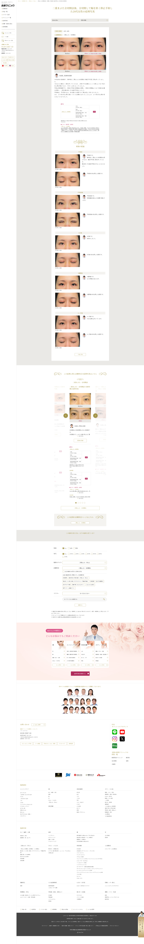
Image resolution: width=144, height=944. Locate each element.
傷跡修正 (107, 804)
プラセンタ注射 (80, 856)
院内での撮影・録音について (68, 925)
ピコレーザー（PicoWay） (82, 860)
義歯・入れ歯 (51, 839)
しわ (21, 800)
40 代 (88, 553)
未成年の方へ (11, 57)
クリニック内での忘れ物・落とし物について (84, 925)
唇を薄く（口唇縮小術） (53, 848)
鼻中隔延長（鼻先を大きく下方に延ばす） (86, 835)
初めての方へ (5, 57)
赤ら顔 (78, 792)
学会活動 (5, 62)
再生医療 (50, 806)
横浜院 (128, 757)
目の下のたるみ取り (24, 856)
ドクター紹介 (6, 14)
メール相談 (6, 36)
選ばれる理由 (11, 60)
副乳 (106, 895)
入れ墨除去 (107, 814)
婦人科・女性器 (108, 802)
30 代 (83, 553)
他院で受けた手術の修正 (110, 808)
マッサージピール (81, 854)
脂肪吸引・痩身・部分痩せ (111, 794)
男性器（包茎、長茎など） (111, 810)
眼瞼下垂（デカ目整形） (25, 854)
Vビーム (78, 876)
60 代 (100, 553)
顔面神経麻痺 (51, 885)
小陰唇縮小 (79, 899)
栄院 (127, 761)
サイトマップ (44, 925)
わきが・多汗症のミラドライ (83, 885)
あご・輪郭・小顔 (52, 792)
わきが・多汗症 (108, 796)
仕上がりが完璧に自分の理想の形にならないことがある (85, 130)
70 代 (65, 556)
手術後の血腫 (77, 131)
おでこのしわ (23, 792)
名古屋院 (114, 761)
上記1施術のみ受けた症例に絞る (73, 571)
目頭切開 (71, 470)
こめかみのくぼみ (24, 798)
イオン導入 (79, 874)
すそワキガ (79, 895)
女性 (71, 548)
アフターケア (62, 743)
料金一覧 (5, 11)
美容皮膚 (79, 845)
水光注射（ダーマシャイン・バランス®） (86, 850)
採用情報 (5, 27)
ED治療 (50, 895)
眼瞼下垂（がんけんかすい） (78, 584)
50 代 (94, 553)
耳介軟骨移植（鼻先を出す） (83, 841)
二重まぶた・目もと (52, 802)
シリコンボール (51, 899)
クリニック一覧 (7, 17)
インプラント (51, 835)
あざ (78, 794)
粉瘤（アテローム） (81, 812)
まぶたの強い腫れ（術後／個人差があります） (70, 127)
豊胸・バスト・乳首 (109, 792)
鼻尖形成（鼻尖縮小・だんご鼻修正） (85, 837)
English (12, 65)
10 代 (71, 553)
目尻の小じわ (23, 810)
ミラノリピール (80, 852)
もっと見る (58, 664)
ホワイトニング (51, 837)
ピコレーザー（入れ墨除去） (111, 848)
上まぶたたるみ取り (90, 584)
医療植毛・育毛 (108, 812)
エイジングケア (24, 789)
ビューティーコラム (78, 909)
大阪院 (113, 764)
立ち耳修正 (107, 835)
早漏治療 (50, 897)
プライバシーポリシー (114, 925)
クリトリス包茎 (80, 897)
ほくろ (78, 808)
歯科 (49, 794)
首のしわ (22, 812)
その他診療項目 (108, 816)
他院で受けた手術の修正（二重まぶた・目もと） (79, 577)
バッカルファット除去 (81, 862)
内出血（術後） (83, 127)
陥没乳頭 (107, 899)
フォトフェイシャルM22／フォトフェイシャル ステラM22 (89, 858)
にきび (78, 804)
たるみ (21, 802)
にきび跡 (79, 806)
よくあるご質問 (36, 724)
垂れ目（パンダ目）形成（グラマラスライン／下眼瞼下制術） (75, 581)
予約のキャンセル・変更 (8, 40)
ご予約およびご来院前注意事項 (101, 925)
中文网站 (5, 65)
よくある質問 (91, 909)
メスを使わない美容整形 (110, 806)
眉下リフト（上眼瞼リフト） (69, 588)
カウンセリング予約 (7, 32)
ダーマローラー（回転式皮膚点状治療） (85, 866)
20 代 (77, 553)
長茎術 (49, 901)
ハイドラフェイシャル (81, 864)
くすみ (78, 798)
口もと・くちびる (52, 800)
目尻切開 (92, 581)
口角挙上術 (50, 852)
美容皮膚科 (80, 789)
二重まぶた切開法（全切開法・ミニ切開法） (30, 848)
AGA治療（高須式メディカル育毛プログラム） (30, 895)
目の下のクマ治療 (66, 584)
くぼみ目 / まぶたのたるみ (26, 794)
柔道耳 (106, 837)
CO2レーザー (79, 878)
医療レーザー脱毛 (109, 798)
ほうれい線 (22, 808)
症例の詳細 (80, 440)
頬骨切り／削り (23, 835)
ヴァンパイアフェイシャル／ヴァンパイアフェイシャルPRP (90, 872)
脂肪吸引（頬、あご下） (25, 837)
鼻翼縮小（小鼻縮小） (81, 839)
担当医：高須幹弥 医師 (65, 75)
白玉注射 (79, 848)
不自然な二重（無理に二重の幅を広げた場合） (78, 129)
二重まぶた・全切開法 (66, 111)
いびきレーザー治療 (52, 887)
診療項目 (5, 8)
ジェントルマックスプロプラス (112, 885)
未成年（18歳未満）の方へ (54, 925)
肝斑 (78, 810)
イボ (78, 796)
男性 (76, 548)
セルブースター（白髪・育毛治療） (28, 897)
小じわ (21, 796)
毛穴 (78, 800)
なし (65, 548)
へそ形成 (107, 800)
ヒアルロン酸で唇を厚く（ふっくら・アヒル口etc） (59, 850)
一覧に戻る (80, 354)
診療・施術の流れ (7, 24)
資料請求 (71, 743)
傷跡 (21, 885)
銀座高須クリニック (117, 757)
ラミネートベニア (52, 841)
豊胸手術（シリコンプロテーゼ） (112, 897)
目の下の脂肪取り (99, 581)
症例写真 (5, 20)
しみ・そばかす (80, 802)
